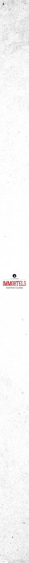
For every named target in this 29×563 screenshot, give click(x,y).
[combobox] (4, 561)
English (3, 561)
